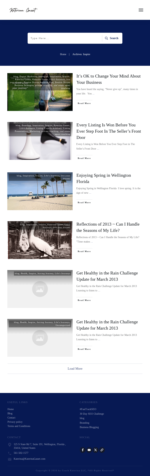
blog (16, 76)
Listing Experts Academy (49, 128)
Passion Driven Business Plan (39, 82)
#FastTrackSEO (88, 409)
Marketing (35, 131)
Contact (11, 417)
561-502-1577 (21, 453)
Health (24, 273)
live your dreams (61, 227)
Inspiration (55, 76)
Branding (26, 125)
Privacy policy (15, 422)
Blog (10, 413)
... (93, 93)
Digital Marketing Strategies (34, 76)
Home (11, 409)
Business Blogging (89, 427)
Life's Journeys (57, 79)
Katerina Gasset (23, 79)
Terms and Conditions (19, 426)
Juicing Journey (45, 273)
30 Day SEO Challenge (92, 413)
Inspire (66, 76)
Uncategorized (63, 325)
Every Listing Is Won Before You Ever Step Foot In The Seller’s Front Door (108, 131)
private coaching (43, 85)
